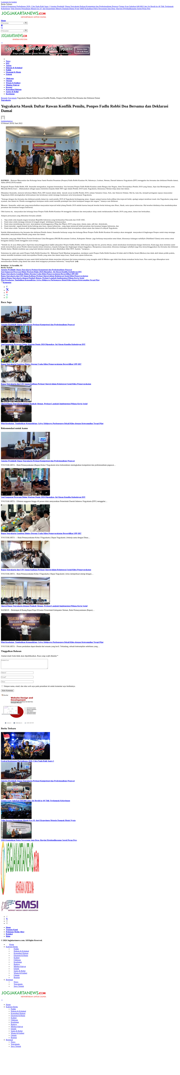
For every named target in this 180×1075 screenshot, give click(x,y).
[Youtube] (7, 923)
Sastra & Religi (12, 92)
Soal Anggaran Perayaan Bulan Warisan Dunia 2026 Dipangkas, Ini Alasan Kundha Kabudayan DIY (41, 272)
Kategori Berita (12, 947)
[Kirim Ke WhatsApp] (7, 298)
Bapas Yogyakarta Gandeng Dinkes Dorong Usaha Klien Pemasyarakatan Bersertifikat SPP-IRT (39, 274)
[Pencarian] (2, 28)
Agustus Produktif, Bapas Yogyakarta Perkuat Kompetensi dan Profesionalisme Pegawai (84, 6)
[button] (26, 23)
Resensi (9, 87)
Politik (8, 70)
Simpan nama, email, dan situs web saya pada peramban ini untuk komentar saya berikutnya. (39, 686)
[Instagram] (7, 921)
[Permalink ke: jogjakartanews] (3, 119)
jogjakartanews (7, 121)
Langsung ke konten (9, 2)
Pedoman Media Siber (15, 932)
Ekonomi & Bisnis (13, 72)
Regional (9, 980)
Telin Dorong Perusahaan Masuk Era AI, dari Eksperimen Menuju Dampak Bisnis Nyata (45, 9)
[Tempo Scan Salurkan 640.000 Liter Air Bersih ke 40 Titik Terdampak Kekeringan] (16, 798)
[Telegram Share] (7, 295)
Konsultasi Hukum (13, 89)
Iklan (8, 936)
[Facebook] (7, 917)
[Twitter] (7, 919)
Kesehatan (10, 94)
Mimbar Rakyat (12, 85)
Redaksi (9, 934)
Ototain (9, 81)
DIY (8, 63)
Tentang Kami (12, 930)
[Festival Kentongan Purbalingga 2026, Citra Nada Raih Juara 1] (25, 759)
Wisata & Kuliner (13, 83)
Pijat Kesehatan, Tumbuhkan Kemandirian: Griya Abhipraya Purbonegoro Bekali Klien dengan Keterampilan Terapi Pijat (50, 280)
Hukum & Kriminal (14, 68)
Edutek (9, 74)
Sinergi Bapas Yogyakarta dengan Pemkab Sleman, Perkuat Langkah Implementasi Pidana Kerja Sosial (42, 278)
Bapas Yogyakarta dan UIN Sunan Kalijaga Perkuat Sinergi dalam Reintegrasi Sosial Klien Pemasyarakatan (44, 276)
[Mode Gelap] (2, 26)
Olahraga (10, 78)
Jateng (8, 65)
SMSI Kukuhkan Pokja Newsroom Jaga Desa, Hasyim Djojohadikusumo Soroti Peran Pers (115, 9)
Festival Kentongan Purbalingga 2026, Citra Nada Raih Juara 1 (25, 6)
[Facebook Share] (7, 287)
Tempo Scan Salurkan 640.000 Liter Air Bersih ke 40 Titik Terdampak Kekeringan (35, 801)
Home (3, 21)
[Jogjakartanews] (24, 18)
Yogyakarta (6, 100)
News (8, 61)
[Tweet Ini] (7, 290)
